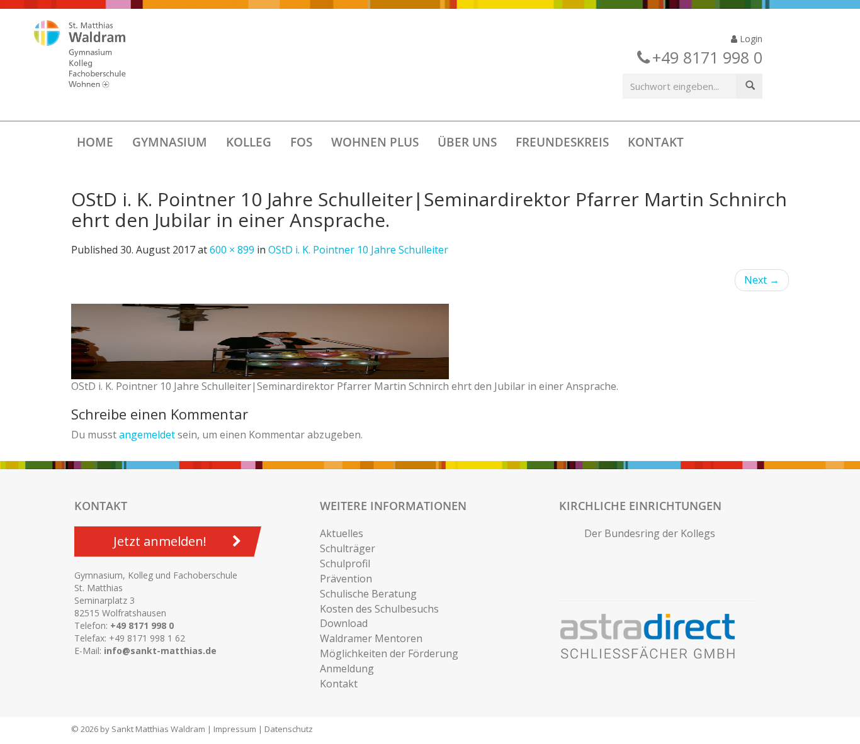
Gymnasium (169, 142)
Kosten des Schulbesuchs (379, 609)
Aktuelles (341, 533)
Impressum (234, 729)
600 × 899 (232, 250)
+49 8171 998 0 (142, 625)
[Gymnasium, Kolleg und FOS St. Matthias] (90, 55)
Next (761, 280)
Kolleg (248, 142)
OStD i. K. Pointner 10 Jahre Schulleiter (358, 250)
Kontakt (656, 142)
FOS (301, 142)
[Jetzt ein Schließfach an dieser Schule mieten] (653, 636)
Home (95, 142)
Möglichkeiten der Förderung (389, 653)
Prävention (346, 579)
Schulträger (347, 548)
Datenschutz (288, 729)
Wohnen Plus (375, 142)
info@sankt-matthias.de (160, 651)
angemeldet (147, 434)
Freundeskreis (562, 142)
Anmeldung (347, 668)
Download (344, 623)
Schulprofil (345, 563)
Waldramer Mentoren (371, 638)
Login (749, 39)
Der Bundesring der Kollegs (649, 533)
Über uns (467, 142)
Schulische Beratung (368, 594)
